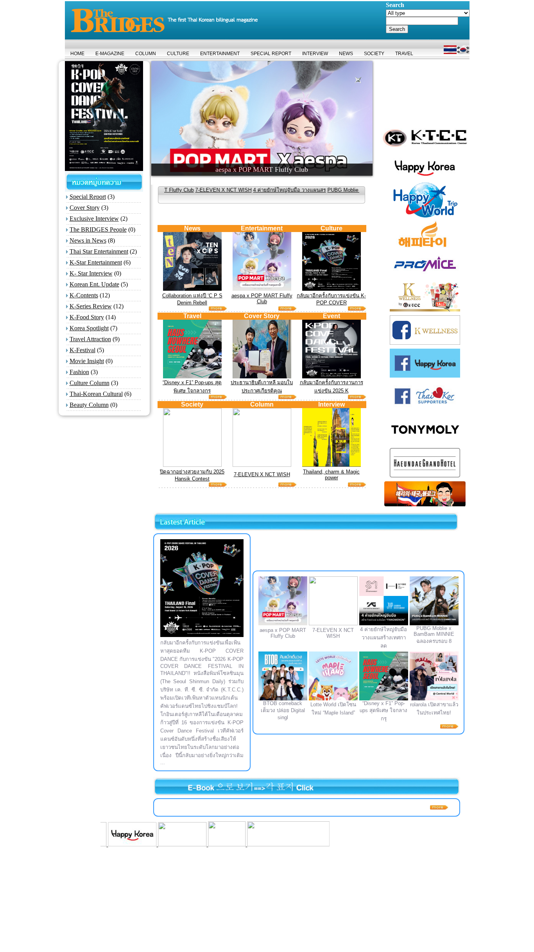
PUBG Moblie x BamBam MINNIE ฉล (333, 190)
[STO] (184, 844)
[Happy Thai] (140, 844)
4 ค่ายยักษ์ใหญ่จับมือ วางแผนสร (252, 190)
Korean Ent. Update (94, 284)
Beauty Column (89, 404)
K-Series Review (91, 306)
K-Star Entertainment (96, 262)
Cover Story (85, 207)
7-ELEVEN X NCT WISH (186, 190)
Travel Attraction (90, 339)
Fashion (79, 372)
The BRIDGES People (98, 229)
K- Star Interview (91, 273)
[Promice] (245, 844)
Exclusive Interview (94, 218)
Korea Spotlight (89, 328)
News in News (88, 240)
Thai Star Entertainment (99, 251)
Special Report (88, 196)
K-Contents (84, 295)
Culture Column (89, 383)
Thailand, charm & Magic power (331, 474)
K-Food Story (87, 317)
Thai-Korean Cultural (96, 394)
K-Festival (82, 350)
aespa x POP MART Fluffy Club (261, 298)
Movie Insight (87, 361)
